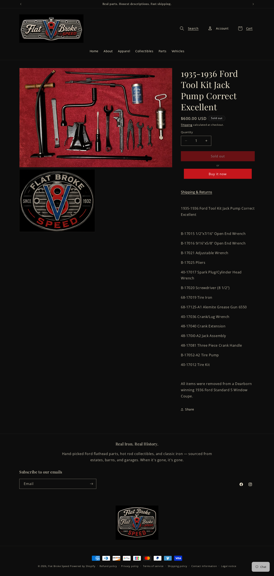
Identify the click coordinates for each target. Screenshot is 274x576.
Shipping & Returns (196, 192)
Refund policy (108, 565)
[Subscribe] (91, 484)
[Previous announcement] (20, 4)
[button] (188, 28)
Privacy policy (130, 565)
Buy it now (218, 174)
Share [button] (189, 409)
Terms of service (153, 565)
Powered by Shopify (82, 566)
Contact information (204, 565)
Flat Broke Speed (58, 566)
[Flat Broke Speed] (137, 523)
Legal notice (228, 565)
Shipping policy (177, 565)
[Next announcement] (253, 4)
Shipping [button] (186, 125)
